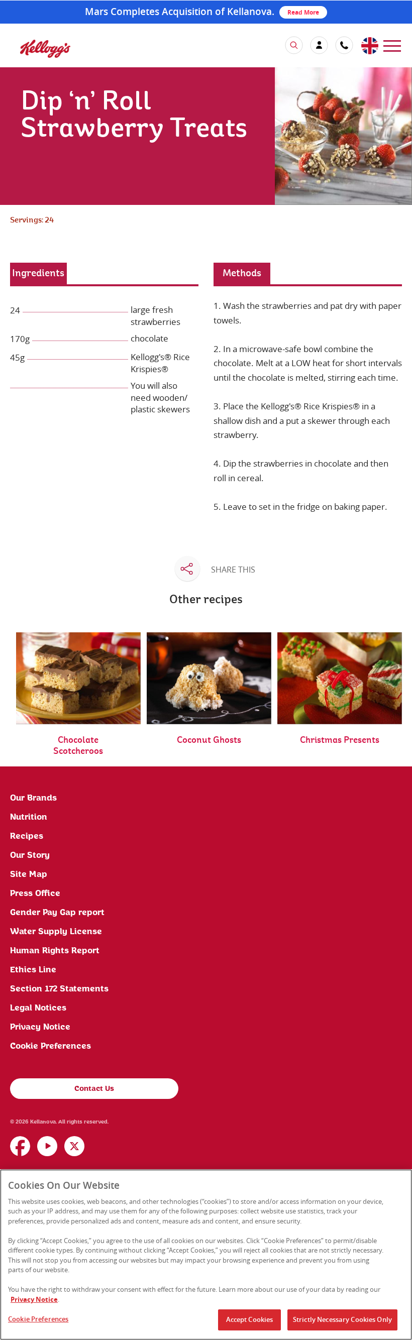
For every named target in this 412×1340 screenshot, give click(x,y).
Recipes (26, 836)
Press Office (35, 893)
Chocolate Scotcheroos (78, 745)
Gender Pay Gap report (57, 913)
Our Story (30, 855)
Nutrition (28, 817)
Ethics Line (33, 970)
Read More (303, 12)
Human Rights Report (54, 951)
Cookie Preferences (50, 1046)
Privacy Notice (40, 1027)
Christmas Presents (339, 740)
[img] (45, 48)
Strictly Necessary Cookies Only (342, 1319)
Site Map (28, 874)
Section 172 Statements (59, 989)
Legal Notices (38, 1008)
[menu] (392, 45)
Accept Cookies (249, 1319)
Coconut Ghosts (209, 740)
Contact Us (94, 1088)
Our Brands (33, 798)
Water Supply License (56, 932)
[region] (206, 1254)
